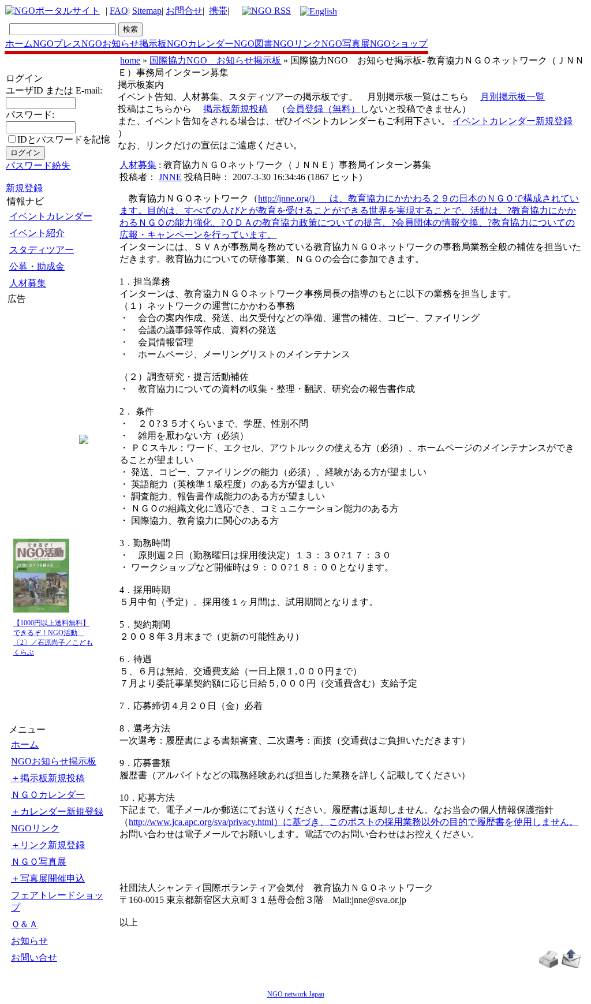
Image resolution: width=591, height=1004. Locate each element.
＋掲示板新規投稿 (48, 778)
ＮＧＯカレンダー (48, 795)
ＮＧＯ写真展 (38, 862)
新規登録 (24, 188)
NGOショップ (399, 43)
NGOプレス (57, 43)
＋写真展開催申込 (48, 878)
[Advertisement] (42, 374)
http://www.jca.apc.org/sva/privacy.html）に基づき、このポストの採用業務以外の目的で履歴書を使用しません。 (353, 822)
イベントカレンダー (50, 216)
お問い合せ (34, 957)
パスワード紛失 (38, 165)
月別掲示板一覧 (512, 97)
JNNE (170, 177)
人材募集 (27, 283)
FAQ (119, 11)
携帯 (218, 11)
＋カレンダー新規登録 (57, 811)
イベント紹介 (37, 233)
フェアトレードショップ (57, 901)
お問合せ (184, 11)
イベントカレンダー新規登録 (512, 121)
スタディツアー (41, 250)
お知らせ (29, 941)
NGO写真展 (345, 43)
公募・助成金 (37, 266)
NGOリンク (297, 43)
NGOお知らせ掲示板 (124, 43)
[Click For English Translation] (318, 11)
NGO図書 (253, 43)
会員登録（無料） (323, 109)
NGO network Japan (295, 994)
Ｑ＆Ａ (24, 924)
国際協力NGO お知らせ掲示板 (215, 60)
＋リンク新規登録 (48, 845)
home (130, 60)
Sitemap (147, 11)
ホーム (19, 43)
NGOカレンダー (200, 43)
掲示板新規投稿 (235, 109)
